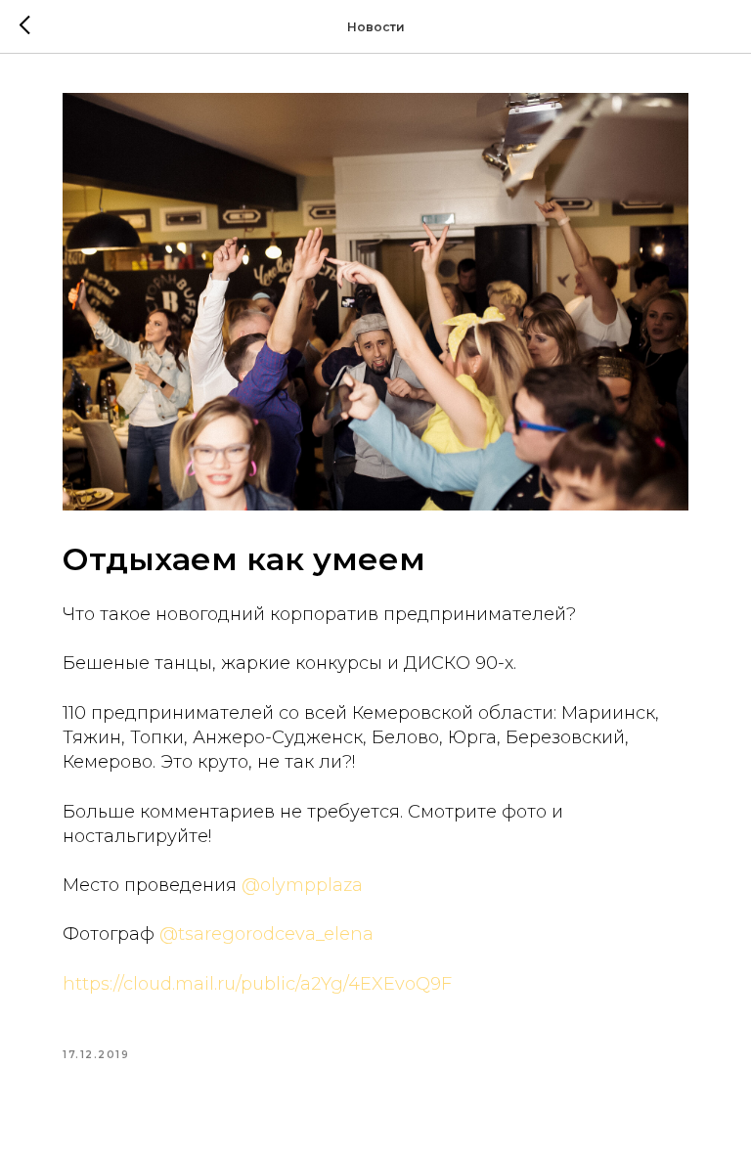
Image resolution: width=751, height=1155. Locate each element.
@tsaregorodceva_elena (266, 934)
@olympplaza (302, 885)
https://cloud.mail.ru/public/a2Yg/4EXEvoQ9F (257, 984)
